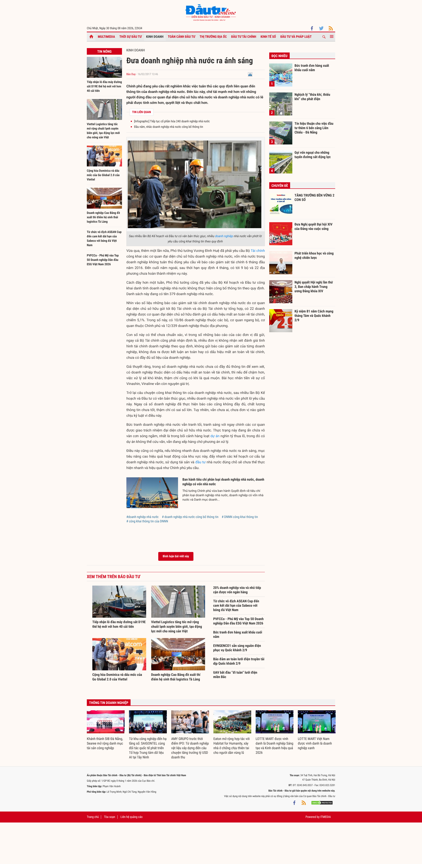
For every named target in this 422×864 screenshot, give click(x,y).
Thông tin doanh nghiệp (108, 703)
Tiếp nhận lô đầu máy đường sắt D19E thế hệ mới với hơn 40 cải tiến (104, 86)
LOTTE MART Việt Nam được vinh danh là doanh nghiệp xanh (315, 743)
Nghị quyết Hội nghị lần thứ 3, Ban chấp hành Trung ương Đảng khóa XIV (314, 286)
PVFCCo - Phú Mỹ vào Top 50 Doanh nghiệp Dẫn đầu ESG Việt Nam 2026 (103, 260)
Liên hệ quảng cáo (131, 817)
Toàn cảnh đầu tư (181, 37)
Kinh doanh (155, 37)
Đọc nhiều (279, 56)
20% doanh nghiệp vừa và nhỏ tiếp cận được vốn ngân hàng (237, 590)
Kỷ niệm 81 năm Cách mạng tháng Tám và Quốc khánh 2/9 (314, 315)
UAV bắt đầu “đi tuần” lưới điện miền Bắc (235, 674)
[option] (106, 730)
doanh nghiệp (224, 236)
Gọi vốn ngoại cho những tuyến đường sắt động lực (313, 154)
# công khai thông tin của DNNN (147, 521)
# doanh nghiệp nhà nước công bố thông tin (190, 517)
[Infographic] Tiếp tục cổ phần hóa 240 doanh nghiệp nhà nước (172, 121)
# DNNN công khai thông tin (240, 517)
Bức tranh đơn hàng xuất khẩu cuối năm (237, 634)
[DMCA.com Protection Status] (322, 802)
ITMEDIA (325, 817)
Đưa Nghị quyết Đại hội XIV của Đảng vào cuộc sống (313, 226)
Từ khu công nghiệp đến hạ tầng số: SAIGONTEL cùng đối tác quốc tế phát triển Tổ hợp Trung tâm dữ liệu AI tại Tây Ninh (148, 748)
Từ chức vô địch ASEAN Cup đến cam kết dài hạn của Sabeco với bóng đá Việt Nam (236, 605)
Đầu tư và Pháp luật (295, 37)
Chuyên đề (279, 186)
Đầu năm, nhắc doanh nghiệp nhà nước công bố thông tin (168, 127)
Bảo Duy (131, 74)
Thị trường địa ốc (213, 37)
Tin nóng (104, 51)
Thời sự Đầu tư (130, 37)
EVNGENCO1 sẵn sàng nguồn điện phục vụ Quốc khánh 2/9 (237, 648)
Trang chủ (93, 817)
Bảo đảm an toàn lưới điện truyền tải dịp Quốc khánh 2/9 (238, 661)
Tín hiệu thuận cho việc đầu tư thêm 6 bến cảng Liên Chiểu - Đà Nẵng (314, 127)
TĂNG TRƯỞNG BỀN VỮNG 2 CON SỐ (314, 197)
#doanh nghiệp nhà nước (142, 517)
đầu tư (200, 462)
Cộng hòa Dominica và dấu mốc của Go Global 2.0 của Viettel (103, 175)
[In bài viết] (250, 74)
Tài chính (258, 251)
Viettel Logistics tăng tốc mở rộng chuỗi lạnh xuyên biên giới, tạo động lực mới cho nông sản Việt (176, 626)
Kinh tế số (268, 37)
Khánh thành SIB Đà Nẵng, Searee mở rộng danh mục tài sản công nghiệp (105, 743)
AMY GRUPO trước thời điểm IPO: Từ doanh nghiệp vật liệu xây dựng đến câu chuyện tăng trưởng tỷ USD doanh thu (190, 748)
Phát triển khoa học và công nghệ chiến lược (314, 255)
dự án (215, 436)
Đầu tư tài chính (243, 37)
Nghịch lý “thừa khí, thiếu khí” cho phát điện (312, 96)
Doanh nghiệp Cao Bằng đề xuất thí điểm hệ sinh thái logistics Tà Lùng (103, 217)
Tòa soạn (109, 817)
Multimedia (106, 37)
